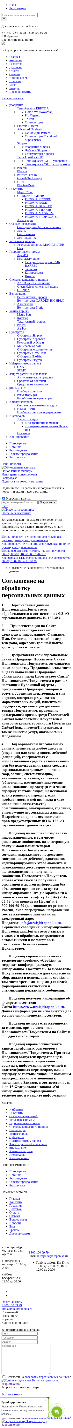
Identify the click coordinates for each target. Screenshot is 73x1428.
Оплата (14, 70)
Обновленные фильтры (17, 471)
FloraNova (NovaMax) (39, 112)
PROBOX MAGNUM (39, 213)
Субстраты (16, 1137)
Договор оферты (20, 91)
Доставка (15, 67)
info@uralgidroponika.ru (40, 923)
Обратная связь (12, 1301)
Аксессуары (17, 1154)
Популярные (17, 443)
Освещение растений (23, 1116)
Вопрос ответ (18, 77)
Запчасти (31, 269)
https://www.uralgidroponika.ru (38, 1007)
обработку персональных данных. (47, 1377)
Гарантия (15, 63)
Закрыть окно (11, 1383)
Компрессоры (34, 272)
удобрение (16, 1109)
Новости (15, 81)
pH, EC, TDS (17, 1147)
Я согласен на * (38, 1377)
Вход (12, 4)
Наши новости (11, 464)
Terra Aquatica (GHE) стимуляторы (47, 164)
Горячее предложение (23, 453)
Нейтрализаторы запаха (25, 1140)
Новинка (15, 447)
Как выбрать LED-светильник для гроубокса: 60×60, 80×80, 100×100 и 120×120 (36, 559)
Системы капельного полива (28, 1126)
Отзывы (14, 74)
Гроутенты (16, 1112)
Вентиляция (17, 1130)
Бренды (14, 88)
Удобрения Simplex (37, 146)
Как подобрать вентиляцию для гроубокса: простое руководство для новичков (36, 545)
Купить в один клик (45, 1380)
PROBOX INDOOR (38, 209)
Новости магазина (18, 498)
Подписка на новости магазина (22, 481)
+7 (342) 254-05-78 (14, 32)
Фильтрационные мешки (41, 422)
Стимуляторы (34, 122)
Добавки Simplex (36, 150)
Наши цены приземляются (19, 474)
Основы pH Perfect (37, 132)
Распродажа (17, 457)
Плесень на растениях (16, 513)
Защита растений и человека (28, 1144)
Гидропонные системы (24, 1123)
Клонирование (19, 1158)
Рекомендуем (18, 450)
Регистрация (17, 8)
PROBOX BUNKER (38, 206)
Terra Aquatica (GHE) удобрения (46, 160)
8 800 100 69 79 (37, 32)
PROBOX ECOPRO (38, 199)
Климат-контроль (21, 1151)
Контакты (15, 60)
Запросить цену (36, 1421)
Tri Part (29, 119)
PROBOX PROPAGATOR (42, 216)
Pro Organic (32, 115)
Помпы (30, 276)
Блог (12, 84)
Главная (14, 56)
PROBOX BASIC (36, 202)
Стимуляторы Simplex (39, 153)
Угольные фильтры (22, 1119)
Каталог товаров (13, 98)
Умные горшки (19, 1133)
